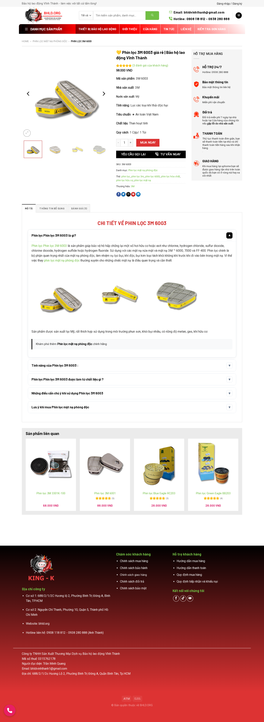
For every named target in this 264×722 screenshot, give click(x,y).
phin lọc (125, 176)
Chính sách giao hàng (133, 575)
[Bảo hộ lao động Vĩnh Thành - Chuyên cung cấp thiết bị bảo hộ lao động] (47, 15)
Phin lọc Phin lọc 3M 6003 (49, 246)
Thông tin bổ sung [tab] (51, 208)
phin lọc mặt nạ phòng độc (62, 260)
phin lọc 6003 (152, 176)
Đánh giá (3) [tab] (79, 208)
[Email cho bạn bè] (128, 194)
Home (25, 41)
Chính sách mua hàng (134, 561)
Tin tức (169, 29)
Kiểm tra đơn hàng (212, 29)
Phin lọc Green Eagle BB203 (213, 493)
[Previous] (28, 94)
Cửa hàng (150, 29)
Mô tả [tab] (29, 208)
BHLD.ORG (146, 705)
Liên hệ (186, 29)
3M (133, 186)
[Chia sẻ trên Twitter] (123, 194)
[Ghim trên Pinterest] (133, 194)
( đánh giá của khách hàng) (150, 65)
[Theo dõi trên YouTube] (190, 598)
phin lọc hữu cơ (124, 180)
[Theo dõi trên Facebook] (176, 598)
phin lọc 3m (137, 176)
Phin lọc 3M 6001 (105, 493)
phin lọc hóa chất (170, 176)
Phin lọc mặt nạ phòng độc (50, 41)
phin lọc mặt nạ (142, 180)
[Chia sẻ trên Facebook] (118, 194)
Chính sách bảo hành (133, 568)
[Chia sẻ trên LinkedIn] (138, 194)
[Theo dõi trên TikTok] (183, 598)
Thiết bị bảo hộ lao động (97, 29)
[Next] (103, 94)
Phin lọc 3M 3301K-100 (51, 493)
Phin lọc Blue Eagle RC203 (159, 493)
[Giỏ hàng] (239, 15)
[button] (33, 149)
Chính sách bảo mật (133, 588)
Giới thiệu (129, 29)
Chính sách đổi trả (132, 581)
